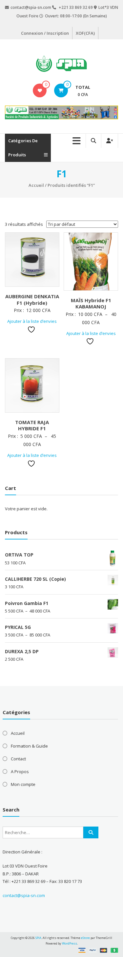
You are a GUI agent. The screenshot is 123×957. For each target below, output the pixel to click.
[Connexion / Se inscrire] (109, 141)
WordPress (69, 943)
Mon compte (23, 784)
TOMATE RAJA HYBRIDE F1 (32, 425)
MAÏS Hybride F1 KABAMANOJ (91, 303)
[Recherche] (90, 832)
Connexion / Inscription (45, 33)
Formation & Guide (29, 746)
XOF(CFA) (85, 33)
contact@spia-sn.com (24, 895)
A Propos (20, 771)
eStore (85, 938)
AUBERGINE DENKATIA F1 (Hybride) (32, 299)
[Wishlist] (40, 90)
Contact (18, 759)
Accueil (36, 185)
